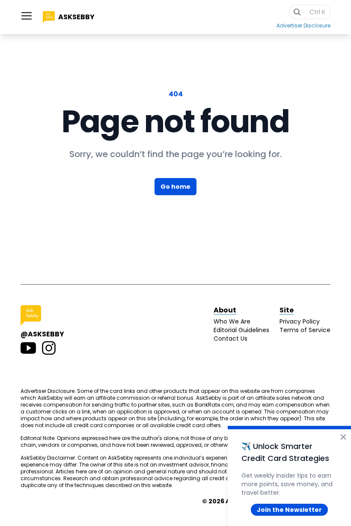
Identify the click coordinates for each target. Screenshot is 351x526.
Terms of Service (305, 330)
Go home (175, 186)
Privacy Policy (300, 321)
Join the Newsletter (289, 509)
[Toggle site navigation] (26, 15)
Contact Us (230, 338)
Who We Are (232, 321)
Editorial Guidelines (241, 330)
